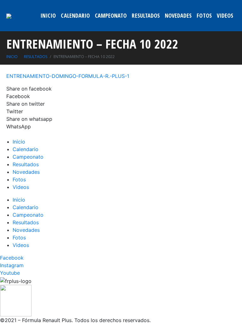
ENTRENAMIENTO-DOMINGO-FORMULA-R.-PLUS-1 (67, 76)
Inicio (48, 15)
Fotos (204, 15)
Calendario (75, 15)
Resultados (146, 15)
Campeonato (111, 15)
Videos (225, 15)
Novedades (178, 15)
